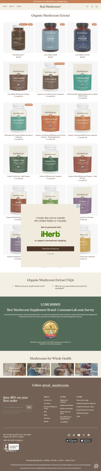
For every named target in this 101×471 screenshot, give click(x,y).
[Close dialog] (77, 206)
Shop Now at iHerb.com (50, 249)
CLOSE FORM (50, 254)
